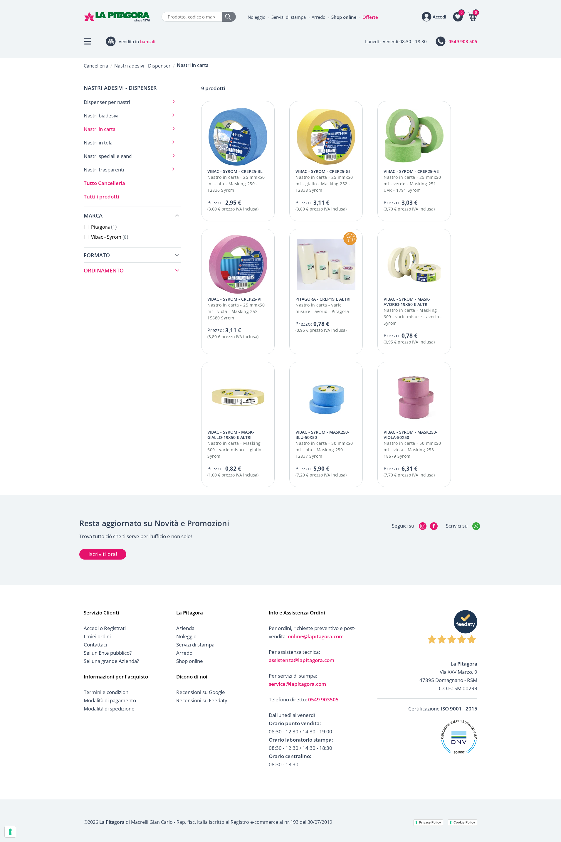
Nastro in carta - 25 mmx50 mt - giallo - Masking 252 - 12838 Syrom (324, 183)
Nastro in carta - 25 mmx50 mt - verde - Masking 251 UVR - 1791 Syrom (412, 183)
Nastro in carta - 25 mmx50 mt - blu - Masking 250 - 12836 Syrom (236, 183)
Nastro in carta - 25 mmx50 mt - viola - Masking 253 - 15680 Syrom (236, 311)
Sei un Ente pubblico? (108, 652)
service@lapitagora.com (297, 684)
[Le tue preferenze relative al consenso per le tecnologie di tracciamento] (10, 831)
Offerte (370, 17)
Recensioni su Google (200, 692)
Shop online (344, 17)
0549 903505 (323, 699)
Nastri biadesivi (101, 115)
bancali (147, 41)
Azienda (185, 628)
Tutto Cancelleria (104, 183)
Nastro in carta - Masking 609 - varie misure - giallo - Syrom (235, 449)
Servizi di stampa (288, 17)
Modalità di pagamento (110, 700)
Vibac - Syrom (109, 237)
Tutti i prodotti (101, 196)
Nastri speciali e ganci (108, 156)
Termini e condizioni (107, 692)
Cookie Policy (464, 822)
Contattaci (95, 644)
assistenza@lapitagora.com (301, 660)
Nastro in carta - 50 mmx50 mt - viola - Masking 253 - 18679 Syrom (412, 449)
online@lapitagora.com (316, 636)
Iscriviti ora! (102, 554)
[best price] (350, 238)
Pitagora (103, 227)
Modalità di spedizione (109, 708)
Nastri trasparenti (104, 169)
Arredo (318, 17)
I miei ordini (97, 636)
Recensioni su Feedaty (201, 700)
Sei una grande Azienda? (111, 661)
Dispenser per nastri (107, 102)
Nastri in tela (98, 142)
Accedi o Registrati (105, 628)
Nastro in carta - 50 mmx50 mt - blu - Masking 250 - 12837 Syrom (324, 449)
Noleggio (257, 17)
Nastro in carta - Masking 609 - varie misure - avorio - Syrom (413, 316)
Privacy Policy (430, 822)
